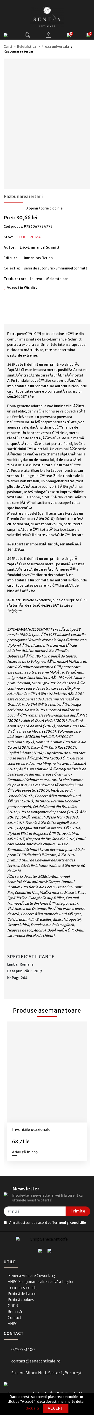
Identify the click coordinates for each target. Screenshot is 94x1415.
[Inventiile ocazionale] (46, 1072)
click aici (32, 1408)
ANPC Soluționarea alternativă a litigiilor (41, 1281)
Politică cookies (21, 1299)
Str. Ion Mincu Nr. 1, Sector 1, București (47, 1372)
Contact (14, 1317)
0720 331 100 (23, 1349)
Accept (55, 1408)
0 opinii (32, 208)
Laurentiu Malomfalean (49, 279)
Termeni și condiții (23, 1287)
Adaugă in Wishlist (22, 287)
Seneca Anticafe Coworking (31, 1275)
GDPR (13, 1305)
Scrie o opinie (51, 208)
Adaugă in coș (25, 1152)
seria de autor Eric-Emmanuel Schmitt (55, 268)
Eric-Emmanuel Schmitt (40, 247)
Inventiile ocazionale (31, 1129)
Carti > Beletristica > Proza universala (36, 46)
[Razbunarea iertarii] (47, 122)
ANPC (13, 1323)
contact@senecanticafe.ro (35, 1361)
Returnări (15, 1311)
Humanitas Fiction (38, 258)
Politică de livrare (22, 1293)
